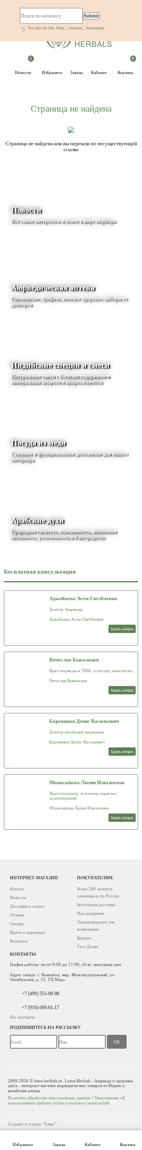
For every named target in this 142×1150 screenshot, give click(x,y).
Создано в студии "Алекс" (32, 1123)
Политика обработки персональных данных (49, 1097)
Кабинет (93, 1144)
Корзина (127, 1144)
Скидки (17, 923)
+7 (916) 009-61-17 (40, 1007)
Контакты (19, 941)
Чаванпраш (95, 28)
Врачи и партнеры (27, 932)
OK (117, 1042)
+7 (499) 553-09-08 (40, 993)
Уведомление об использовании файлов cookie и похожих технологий (66, 1100)
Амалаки (75, 28)
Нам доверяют (90, 913)
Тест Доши (87, 946)
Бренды (84, 937)
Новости (23, 67)
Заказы (58, 1144)
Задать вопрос (122, 629)
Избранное (23, 1144)
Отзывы (17, 914)
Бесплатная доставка (96, 904)
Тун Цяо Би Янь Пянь (46, 28)
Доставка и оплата (27, 906)
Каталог (17, 888)
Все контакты (22, 1017)
